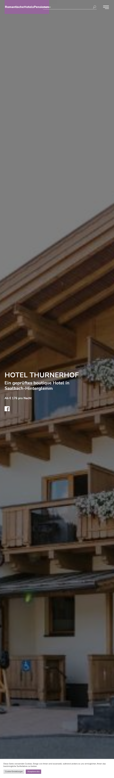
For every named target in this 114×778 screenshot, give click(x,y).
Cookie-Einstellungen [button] (14, 771)
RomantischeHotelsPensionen (27, 7)
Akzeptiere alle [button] (33, 771)
